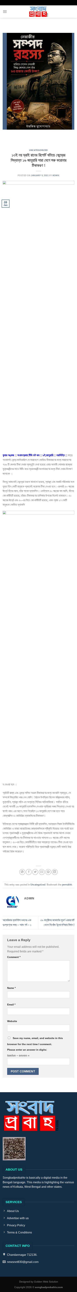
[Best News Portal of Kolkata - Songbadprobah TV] (38, 11)
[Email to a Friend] (42, 872)
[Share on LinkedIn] (55, 872)
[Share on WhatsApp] (22, 872)
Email (11, 1004)
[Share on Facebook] (29, 872)
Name (11, 987)
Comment (13, 957)
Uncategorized (38, 150)
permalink (67, 884)
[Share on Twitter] (35, 872)
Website (12, 1021)
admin (55, 175)
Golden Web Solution (46, 1281)
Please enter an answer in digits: (27, 1049)
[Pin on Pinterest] (48, 872)
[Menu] (5, 11)
